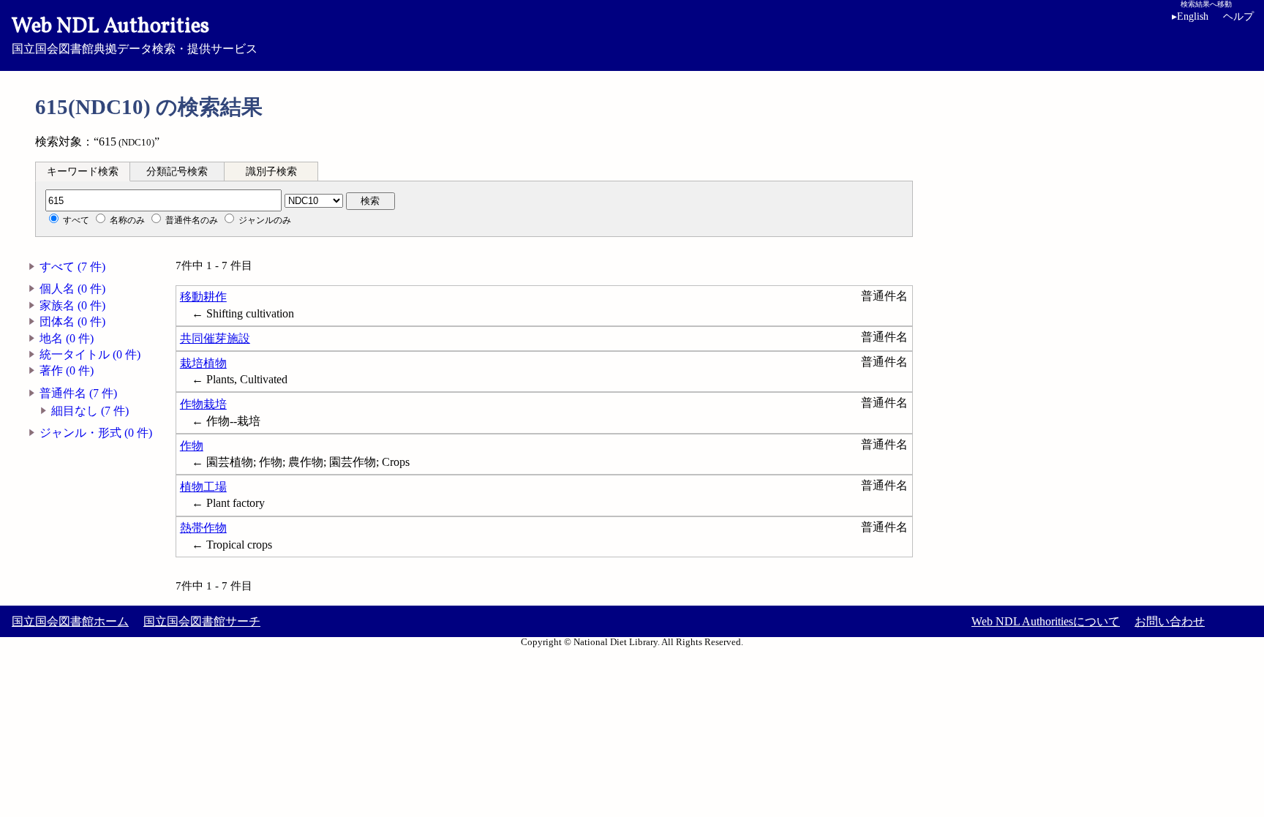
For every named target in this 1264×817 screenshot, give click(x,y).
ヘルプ (1238, 16)
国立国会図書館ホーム (70, 621)
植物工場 (203, 487)
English (1190, 16)
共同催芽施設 (215, 338)
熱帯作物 (203, 528)
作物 (191, 446)
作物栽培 (203, 404)
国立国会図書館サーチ (201, 621)
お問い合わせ (1170, 621)
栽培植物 (203, 363)
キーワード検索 (82, 171)
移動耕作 (203, 296)
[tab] (82, 171)
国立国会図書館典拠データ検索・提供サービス (134, 33)
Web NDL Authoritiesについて (1045, 621)
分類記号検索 (177, 171)
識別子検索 (271, 171)
